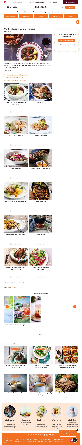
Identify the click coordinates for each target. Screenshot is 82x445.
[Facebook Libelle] (45, 435)
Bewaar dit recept (16, 112)
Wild (9, 287)
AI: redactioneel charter (58, 439)
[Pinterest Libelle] (53, 435)
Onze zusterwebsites (58, 441)
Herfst (14, 287)
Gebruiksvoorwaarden (25, 439)
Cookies (35, 439)
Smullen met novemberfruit (15, 77)
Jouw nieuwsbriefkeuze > (67, 40)
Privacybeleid (67, 45)
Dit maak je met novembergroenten (17, 75)
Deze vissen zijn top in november (16, 80)
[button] (70, 2)
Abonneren (40, 441)
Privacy (16, 439)
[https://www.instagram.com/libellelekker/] (47, 435)
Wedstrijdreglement (31, 441)
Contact (17, 441)
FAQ (22, 441)
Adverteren (48, 441)
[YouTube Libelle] (50, 435)
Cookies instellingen (45, 439)
